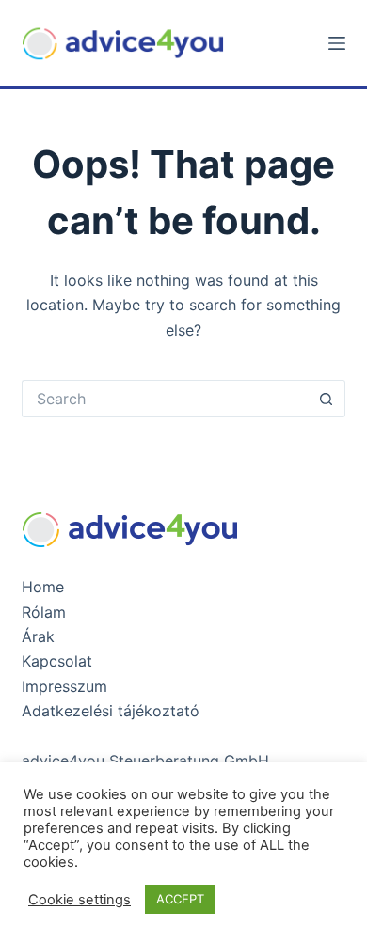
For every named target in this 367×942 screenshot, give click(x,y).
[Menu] (336, 43)
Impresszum (64, 686)
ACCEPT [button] (180, 898)
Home (43, 586)
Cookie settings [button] (79, 899)
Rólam (44, 612)
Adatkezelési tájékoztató (110, 710)
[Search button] (326, 398)
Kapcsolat (57, 661)
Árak (38, 636)
